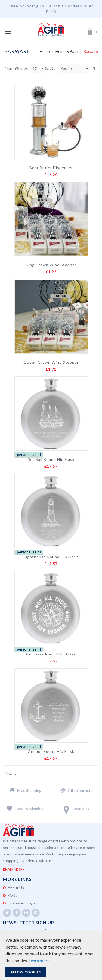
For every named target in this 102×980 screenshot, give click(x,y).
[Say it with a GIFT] (51, 30)
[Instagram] (26, 913)
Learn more (39, 960)
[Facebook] (17, 913)
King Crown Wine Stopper (51, 265)
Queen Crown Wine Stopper (51, 362)
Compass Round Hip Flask (51, 654)
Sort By (50, 68)
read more (14, 869)
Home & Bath (67, 51)
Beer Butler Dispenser (51, 168)
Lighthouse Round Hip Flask (51, 557)
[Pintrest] (36, 913)
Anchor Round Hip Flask (51, 751)
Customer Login (21, 903)
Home (45, 51)
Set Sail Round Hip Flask (51, 459)
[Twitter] (7, 913)
